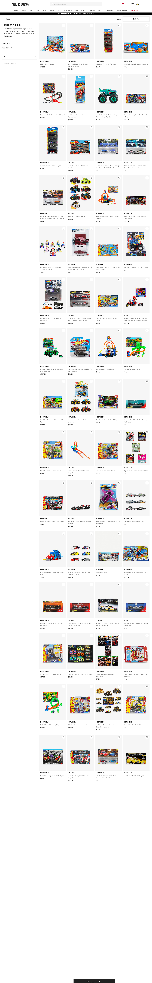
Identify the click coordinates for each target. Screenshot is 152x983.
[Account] (128, 4)
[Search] (52, 4)
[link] (52, 64)
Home (8, 19)
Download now (88, 14)
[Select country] (123, 4)
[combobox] (77, 4)
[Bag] (137, 4)
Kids (9, 48)
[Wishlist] (132, 4)
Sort (134, 19)
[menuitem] (16, 10)
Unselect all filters (10, 63)
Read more (8, 36)
